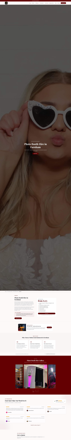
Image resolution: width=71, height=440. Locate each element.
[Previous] (33, 390)
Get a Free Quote (18, 318)
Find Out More (49, 327)
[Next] (38, 390)
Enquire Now (35, 153)
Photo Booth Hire (10, 291)
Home (6, 291)
